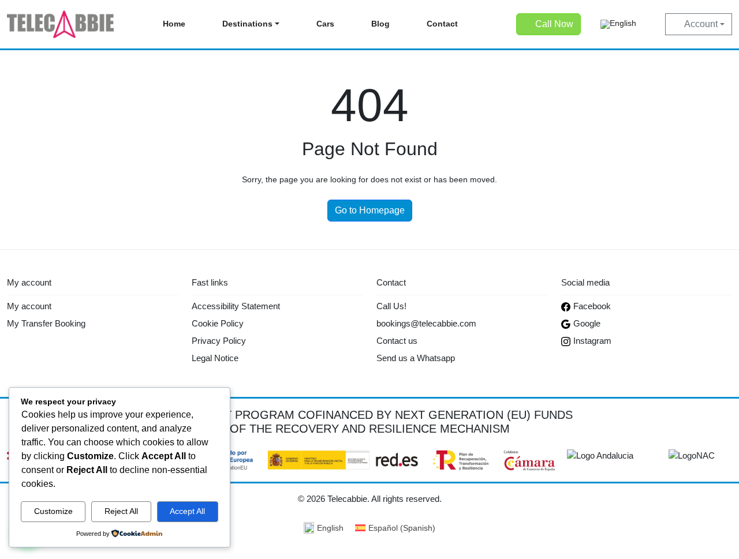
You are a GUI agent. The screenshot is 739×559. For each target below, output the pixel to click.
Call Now (554, 24)
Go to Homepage (370, 210)
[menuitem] (618, 24)
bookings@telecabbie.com (426, 323)
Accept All (187, 511)
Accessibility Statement (236, 306)
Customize (53, 511)
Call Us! (391, 306)
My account (29, 306)
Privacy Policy (219, 341)
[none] (618, 24)
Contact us (396, 341)
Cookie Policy (218, 323)
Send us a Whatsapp (415, 358)
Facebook (592, 306)
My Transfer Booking (46, 323)
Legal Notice (215, 358)
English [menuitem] (330, 528)
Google (586, 323)
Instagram (592, 341)
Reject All (121, 511)
